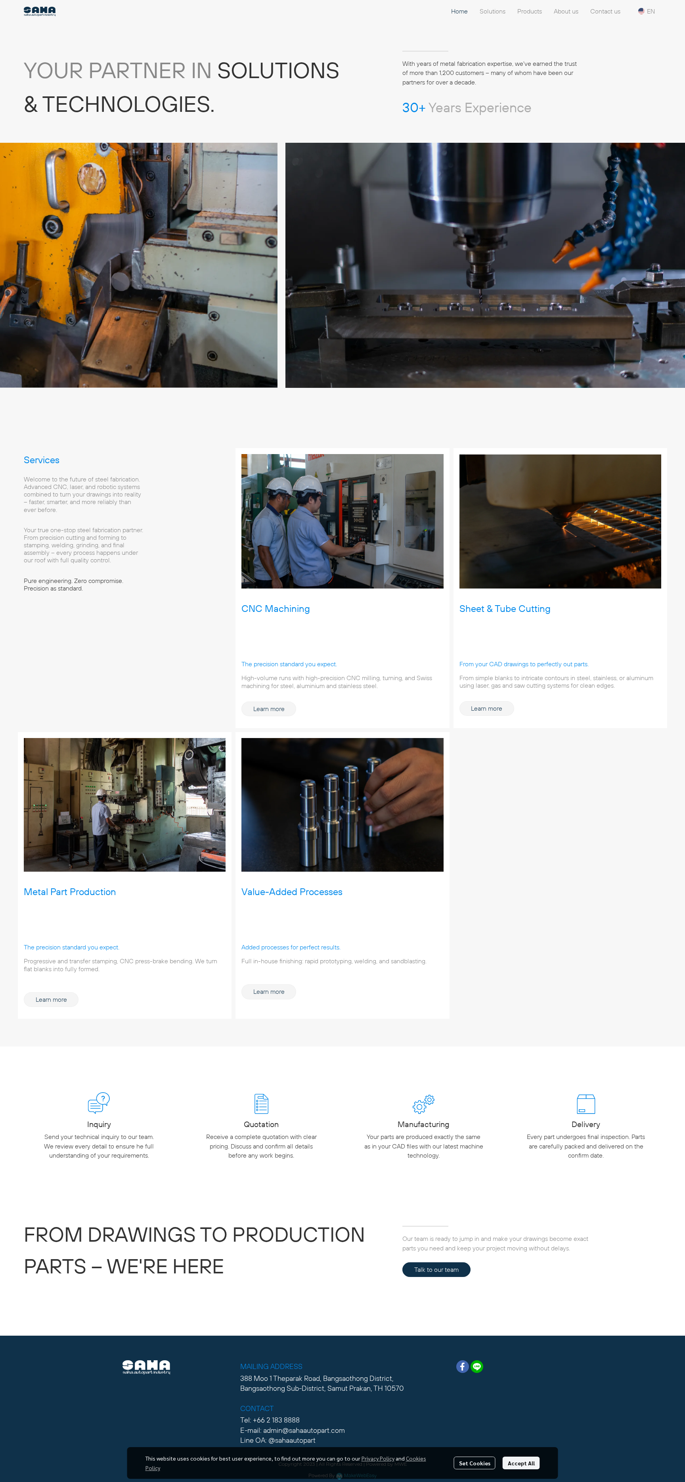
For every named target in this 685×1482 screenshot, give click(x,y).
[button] (646, 11)
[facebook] (462, 1366)
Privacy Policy (378, 1458)
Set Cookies (474, 1463)
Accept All (521, 1463)
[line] (477, 1366)
